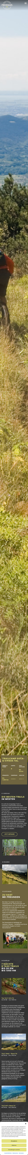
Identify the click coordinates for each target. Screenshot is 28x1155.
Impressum (21, 1153)
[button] (25, 1123)
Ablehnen (14, 1145)
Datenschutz (15, 1153)
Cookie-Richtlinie (8, 1153)
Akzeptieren (14, 1141)
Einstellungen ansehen (14, 1149)
